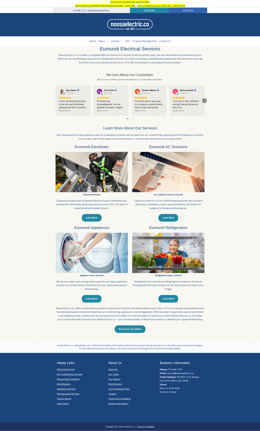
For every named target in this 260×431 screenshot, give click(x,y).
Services (115, 41)
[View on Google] (61, 91)
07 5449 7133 (79, 10)
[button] (55, 100)
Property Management (144, 41)
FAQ (127, 41)
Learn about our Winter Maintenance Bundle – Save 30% (105, 5)
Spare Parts (63, 403)
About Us (113, 369)
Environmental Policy (119, 388)
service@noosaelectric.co (98, 10)
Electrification (64, 384)
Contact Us (188, 10)
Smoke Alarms (64, 398)
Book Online (149, 10)
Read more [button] (64, 110)
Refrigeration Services (68, 393)
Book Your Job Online (130, 329)
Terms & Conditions (146, 426)
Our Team (113, 374)
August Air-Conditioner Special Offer (130, 1)
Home (92, 41)
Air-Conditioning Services (69, 374)
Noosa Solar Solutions (68, 379)
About (101, 41)
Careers (112, 393)
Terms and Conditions (119, 398)
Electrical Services (66, 369)
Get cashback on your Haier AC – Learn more (161, 5)
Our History (114, 379)
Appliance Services (66, 388)
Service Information (118, 403)
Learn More (92, 218)
